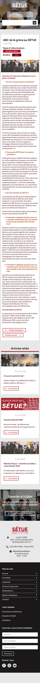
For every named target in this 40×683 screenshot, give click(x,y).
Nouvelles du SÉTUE (12, 51)
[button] (34, 22)
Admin (17, 55)
